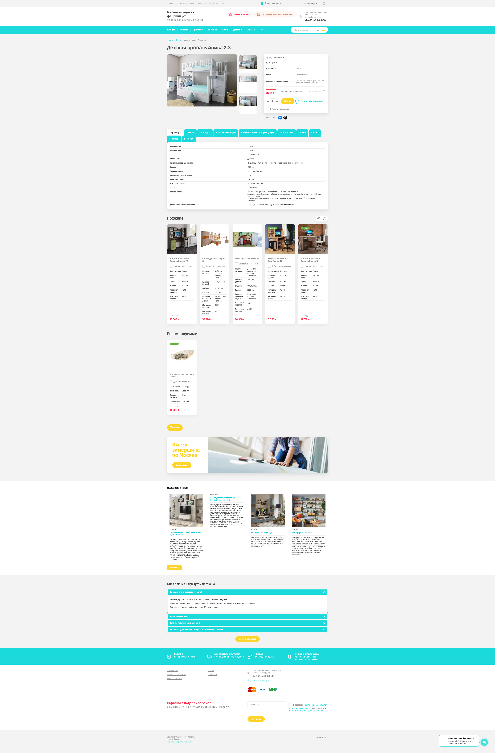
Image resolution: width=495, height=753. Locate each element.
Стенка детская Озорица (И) (214, 259)
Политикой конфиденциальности (307, 710)
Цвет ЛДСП (205, 132)
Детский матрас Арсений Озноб (182, 375)
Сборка (315, 132)
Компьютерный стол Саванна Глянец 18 (310, 259)
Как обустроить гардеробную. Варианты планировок (223, 499)
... (261, 29)
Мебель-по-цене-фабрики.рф (180, 14)
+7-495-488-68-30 (315, 20)
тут (219, 607)
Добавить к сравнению (279, 109)
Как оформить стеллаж (302, 533)
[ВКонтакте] (280, 118)
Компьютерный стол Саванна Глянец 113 (179, 259)
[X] (285, 118)
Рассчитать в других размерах (310, 101)
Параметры (175, 132)
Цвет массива (286, 132)
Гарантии (174, 139)
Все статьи (174, 568)
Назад (177, 427)
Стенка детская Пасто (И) (247, 258)
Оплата (302, 132)
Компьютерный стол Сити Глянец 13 (278, 259)
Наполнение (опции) (226, 132)
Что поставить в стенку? (261, 533)
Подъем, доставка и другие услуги (257, 132)
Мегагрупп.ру (322, 737)
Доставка (188, 139)
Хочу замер (182, 465)
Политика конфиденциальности (179, 742)
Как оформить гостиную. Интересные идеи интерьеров (185, 533)
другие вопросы (247, 639)
